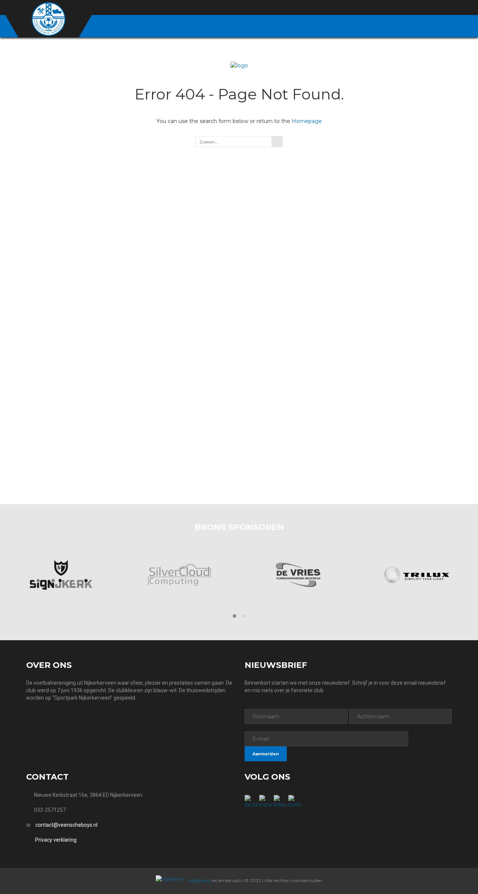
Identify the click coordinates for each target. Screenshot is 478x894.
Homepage (307, 121)
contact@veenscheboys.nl (66, 825)
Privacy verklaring (56, 840)
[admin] (407, 7)
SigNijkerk (198, 880)
